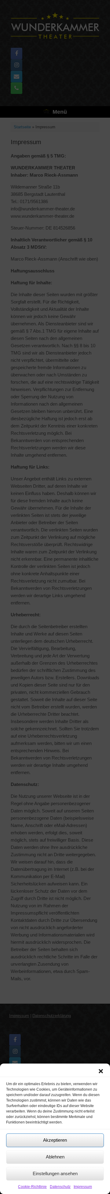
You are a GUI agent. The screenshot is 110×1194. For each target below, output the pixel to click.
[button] (101, 1071)
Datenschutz (60, 1187)
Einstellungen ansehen (55, 1173)
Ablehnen (55, 1156)
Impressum (83, 1187)
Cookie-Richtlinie (32, 1187)
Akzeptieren (55, 1140)
